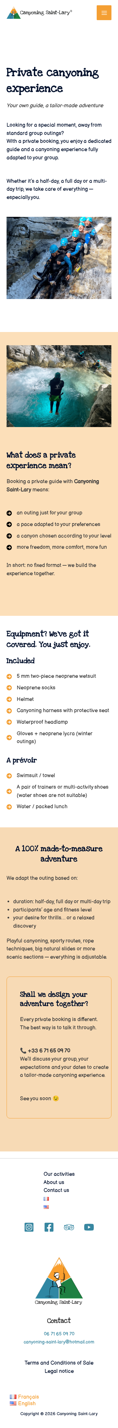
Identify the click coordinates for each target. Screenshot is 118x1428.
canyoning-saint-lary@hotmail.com (59, 1342)
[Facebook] (49, 1227)
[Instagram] (29, 1227)
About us (54, 1182)
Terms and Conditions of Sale (59, 1363)
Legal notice (59, 1371)
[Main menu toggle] (104, 12)
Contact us (56, 1190)
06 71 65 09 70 (59, 1334)
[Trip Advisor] (69, 1227)
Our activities (59, 1174)
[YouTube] (89, 1227)
